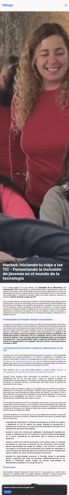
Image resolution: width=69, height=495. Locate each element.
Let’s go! (7, 492)
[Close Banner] (64, 488)
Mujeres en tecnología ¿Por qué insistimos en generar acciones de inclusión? (34, 371)
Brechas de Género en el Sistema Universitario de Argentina (34, 360)
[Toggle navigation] (66, 5)
